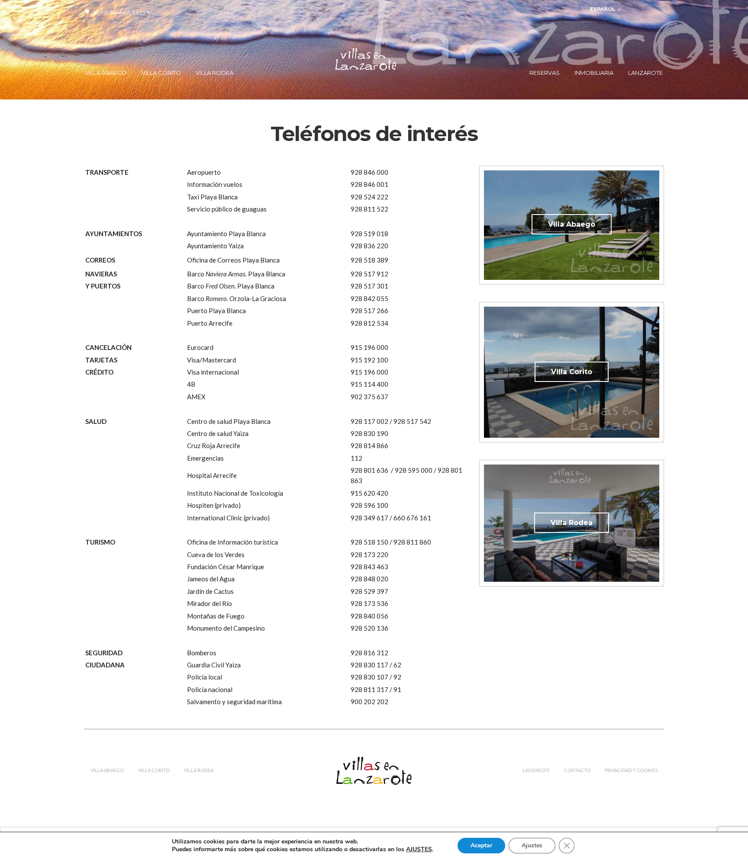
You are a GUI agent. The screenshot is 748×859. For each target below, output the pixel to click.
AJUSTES (419, 849)
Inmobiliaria (593, 72)
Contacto (577, 770)
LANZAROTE (645, 72)
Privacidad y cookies (631, 770)
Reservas (544, 72)
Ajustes (532, 845)
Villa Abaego (106, 72)
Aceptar (481, 845)
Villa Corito (161, 72)
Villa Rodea (214, 72)
